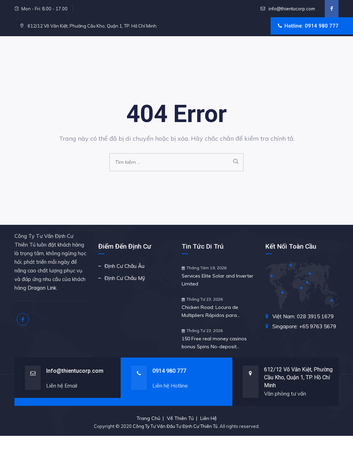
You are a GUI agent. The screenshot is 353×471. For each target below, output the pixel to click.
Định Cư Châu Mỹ (124, 278)
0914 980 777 (169, 371)
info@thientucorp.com (291, 8)
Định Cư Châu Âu (124, 266)
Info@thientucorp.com (74, 371)
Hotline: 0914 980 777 (311, 26)
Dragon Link (42, 287)
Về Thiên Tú (180, 418)
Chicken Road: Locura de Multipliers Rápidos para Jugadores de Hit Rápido (210, 311)
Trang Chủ (148, 418)
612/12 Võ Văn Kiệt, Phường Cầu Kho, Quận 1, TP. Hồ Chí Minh (298, 377)
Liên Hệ (208, 418)
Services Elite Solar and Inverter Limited (217, 280)
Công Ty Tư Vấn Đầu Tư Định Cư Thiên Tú (175, 426)
